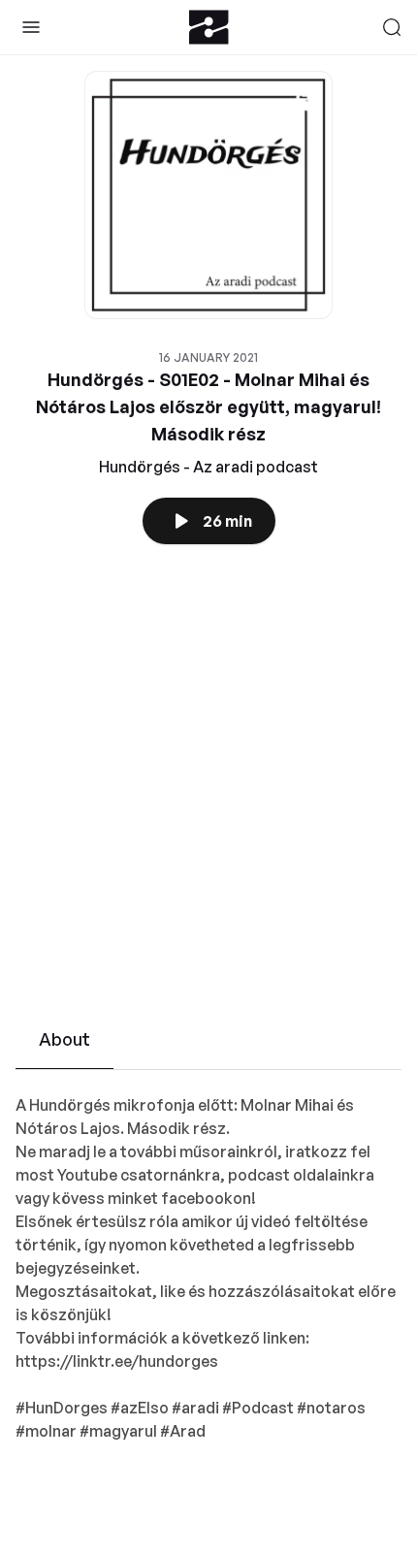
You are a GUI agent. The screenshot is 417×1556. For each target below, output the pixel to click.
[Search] (391, 27)
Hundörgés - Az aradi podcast (208, 466)
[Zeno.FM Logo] (209, 27)
